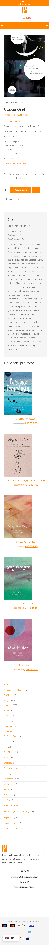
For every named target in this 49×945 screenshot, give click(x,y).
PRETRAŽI (25, 1)
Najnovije (18, 199)
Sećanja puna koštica (26, 542)
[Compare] (36, 190)
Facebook (20, 4)
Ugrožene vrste (25, 665)
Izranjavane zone (25, 603)
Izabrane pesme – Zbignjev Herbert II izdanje (25, 480)
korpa (23, 18)
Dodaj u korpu (21, 190)
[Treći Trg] (24, 10)
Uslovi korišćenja (26, 921)
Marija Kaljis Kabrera (12, 121)
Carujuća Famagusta (25, 419)
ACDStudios (40, 921)
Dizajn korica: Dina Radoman (16, 164)
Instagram (28, 4)
